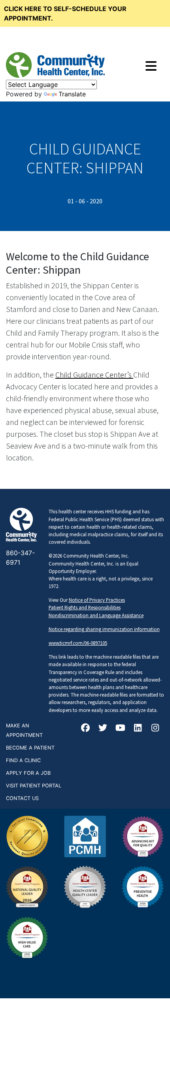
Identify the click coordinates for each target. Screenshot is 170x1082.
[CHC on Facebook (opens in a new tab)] (85, 729)
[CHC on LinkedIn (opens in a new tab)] (138, 729)
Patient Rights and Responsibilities (85, 607)
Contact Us (22, 798)
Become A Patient (30, 748)
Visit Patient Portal (33, 786)
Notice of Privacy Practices (97, 600)
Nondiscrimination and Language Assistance (96, 615)
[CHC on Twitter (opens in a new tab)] (103, 729)
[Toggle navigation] (151, 66)
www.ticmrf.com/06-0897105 (78, 643)
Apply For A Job (28, 773)
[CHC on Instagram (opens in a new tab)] (155, 729)
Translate (72, 94)
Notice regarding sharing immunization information (104, 629)
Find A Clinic (23, 760)
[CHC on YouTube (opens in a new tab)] (120, 729)
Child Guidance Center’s (94, 374)
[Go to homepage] (55, 65)
